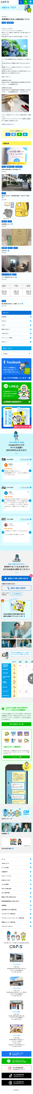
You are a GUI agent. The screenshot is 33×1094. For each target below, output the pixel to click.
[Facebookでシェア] (7, 134)
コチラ (9, 124)
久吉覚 (10, 492)
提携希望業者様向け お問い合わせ (10, 901)
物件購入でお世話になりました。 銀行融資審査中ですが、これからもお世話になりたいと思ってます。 (16, 472)
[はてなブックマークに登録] (25, 134)
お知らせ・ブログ (6, 880)
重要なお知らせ (10, 166)
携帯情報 (4, 248)
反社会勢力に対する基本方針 (9, 909)
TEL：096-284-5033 (16, 972)
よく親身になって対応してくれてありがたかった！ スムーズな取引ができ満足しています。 (16, 532)
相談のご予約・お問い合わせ (9, 897)
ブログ (3, 22)
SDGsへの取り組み (6, 888)
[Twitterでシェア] (13, 134)
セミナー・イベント (6, 876)
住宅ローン (4, 342)
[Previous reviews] (3, 470)
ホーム (3, 859)
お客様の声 (4, 872)
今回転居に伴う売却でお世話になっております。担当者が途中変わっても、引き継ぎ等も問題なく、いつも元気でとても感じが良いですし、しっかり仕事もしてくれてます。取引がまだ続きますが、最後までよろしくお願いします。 (16, 503)
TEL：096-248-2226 (16, 995)
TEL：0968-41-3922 (16, 1019)
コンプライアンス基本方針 (8, 913)
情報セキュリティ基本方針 (8, 922)
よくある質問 (5, 884)
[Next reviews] (30, 470)
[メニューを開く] (30, 2)
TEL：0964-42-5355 (16, 1046)
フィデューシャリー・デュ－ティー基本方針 (13, 918)
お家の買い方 (10, 22)
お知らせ (4, 221)
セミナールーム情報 (6, 274)
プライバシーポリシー (7, 926)
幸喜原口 (11, 464)
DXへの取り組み (6, 893)
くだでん (11, 524)
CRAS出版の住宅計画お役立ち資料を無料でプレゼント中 (14, 615)
